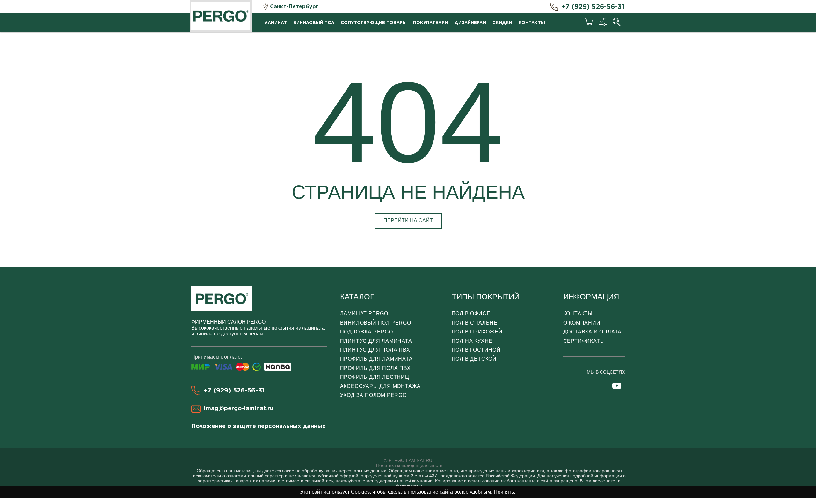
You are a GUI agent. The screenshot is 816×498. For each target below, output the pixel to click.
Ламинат (276, 22)
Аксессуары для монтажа (380, 386)
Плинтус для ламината (376, 341)
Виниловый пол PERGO (375, 323)
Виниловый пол (313, 22)
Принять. (504, 491)
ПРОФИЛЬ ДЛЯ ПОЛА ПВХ (375, 368)
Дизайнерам (470, 22)
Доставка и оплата (592, 331)
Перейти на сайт (408, 220)
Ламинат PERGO (364, 313)
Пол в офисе (471, 313)
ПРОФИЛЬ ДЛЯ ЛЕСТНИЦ (374, 377)
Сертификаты (584, 341)
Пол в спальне (475, 323)
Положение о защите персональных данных (258, 425)
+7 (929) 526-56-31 (592, 7)
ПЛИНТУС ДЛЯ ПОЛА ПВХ (375, 350)
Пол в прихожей (477, 331)
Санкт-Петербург (294, 7)
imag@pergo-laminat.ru (238, 408)
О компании (582, 323)
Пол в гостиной (476, 350)
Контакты (532, 22)
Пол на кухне (472, 341)
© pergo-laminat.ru (408, 460)
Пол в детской (474, 359)
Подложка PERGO (366, 331)
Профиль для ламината (376, 359)
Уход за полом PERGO (373, 395)
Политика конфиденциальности (409, 465)
